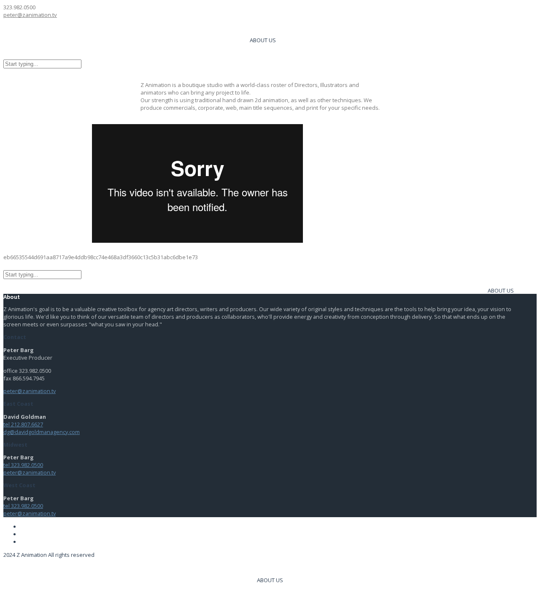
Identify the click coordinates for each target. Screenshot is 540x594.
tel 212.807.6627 (23, 424)
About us (263, 40)
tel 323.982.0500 (23, 465)
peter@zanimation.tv (30, 15)
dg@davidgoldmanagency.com (41, 432)
